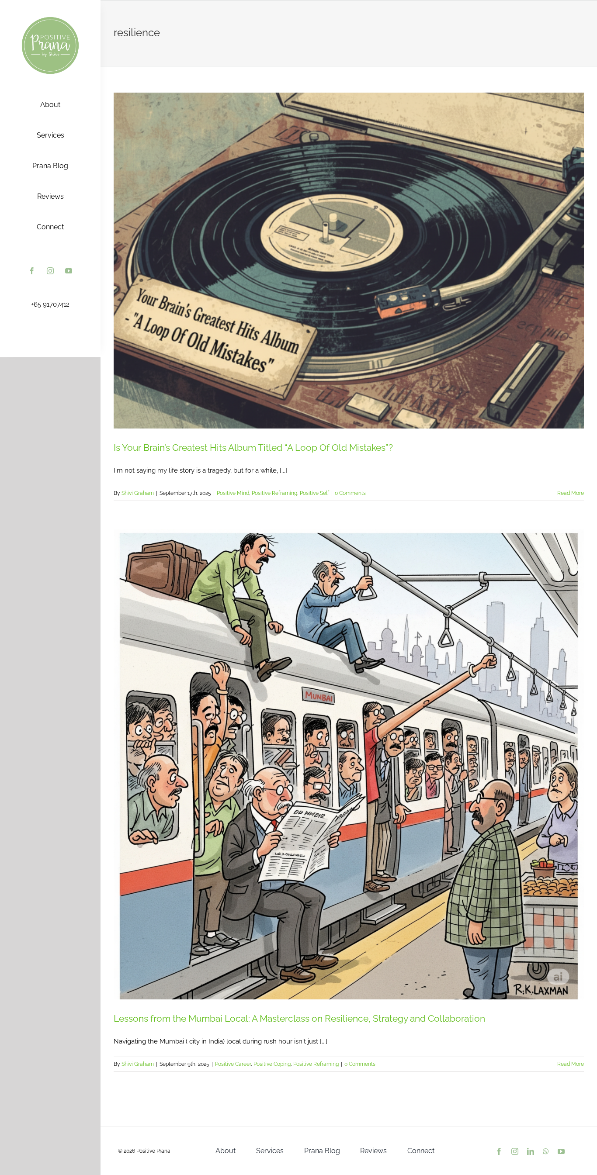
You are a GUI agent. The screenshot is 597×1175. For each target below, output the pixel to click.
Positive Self (314, 493)
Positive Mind (233, 493)
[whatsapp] (546, 1151)
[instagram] (50, 271)
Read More (570, 493)
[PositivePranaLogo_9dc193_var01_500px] (50, 19)
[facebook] (32, 271)
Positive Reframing (274, 493)
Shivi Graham (137, 493)
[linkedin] (530, 1151)
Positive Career (233, 1064)
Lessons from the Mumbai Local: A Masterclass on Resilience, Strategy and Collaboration (299, 1018)
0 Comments (350, 493)
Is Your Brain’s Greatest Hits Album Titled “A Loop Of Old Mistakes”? (253, 447)
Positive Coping (272, 1064)
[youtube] (69, 271)
